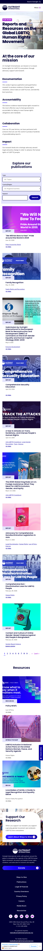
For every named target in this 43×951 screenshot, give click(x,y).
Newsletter (21, 911)
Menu (36, 8)
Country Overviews (21, 891)
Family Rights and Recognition (15, 289)
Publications (21, 882)
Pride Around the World (13, 245)
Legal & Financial (21, 887)
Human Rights (23, 544)
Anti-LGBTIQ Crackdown (13, 442)
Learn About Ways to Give (20, 837)
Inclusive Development (13, 347)
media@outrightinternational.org (21, 941)
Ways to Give (21, 877)
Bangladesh (10, 646)
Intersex (20, 444)
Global (8, 247)
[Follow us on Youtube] (32, 916)
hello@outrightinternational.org (21, 933)
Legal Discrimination (12, 544)
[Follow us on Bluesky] (21, 916)
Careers (21, 901)
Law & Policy (33, 544)
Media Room (21, 906)
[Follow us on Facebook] (10, 916)
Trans (16, 444)
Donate (21, 868)
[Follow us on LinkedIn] (27, 916)
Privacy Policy (21, 896)
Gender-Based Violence (13, 644)
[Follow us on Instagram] (16, 916)
